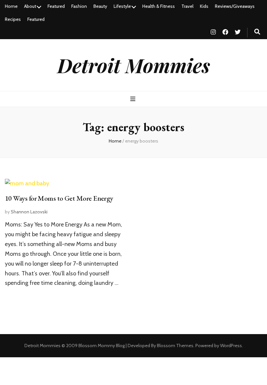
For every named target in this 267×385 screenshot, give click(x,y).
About (30, 6)
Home (11, 6)
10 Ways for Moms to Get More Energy (59, 198)
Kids (204, 6)
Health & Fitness (158, 6)
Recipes (13, 19)
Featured (56, 6)
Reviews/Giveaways (235, 6)
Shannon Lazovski (29, 212)
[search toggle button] (257, 32)
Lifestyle (122, 6)
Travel (187, 6)
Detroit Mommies (133, 65)
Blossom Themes (175, 345)
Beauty (100, 6)
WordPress (231, 345)
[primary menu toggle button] (133, 99)
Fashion (79, 6)
